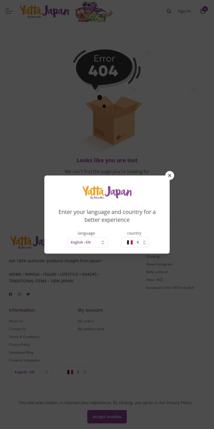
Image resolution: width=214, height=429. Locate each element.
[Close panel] (169, 175)
